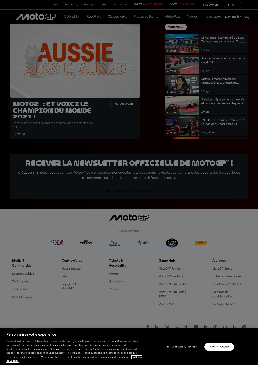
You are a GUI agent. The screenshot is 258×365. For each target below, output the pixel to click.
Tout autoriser (219, 347)
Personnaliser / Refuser (181, 347)
